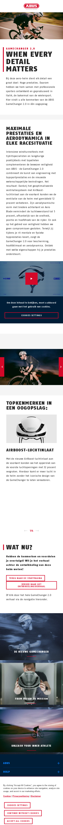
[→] (37, 531)
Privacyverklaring (21, 796)
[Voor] (61, 367)
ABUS (6, 763)
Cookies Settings (31, 315)
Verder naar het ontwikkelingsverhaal (31, 585)
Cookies (7, 796)
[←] (26, 531)
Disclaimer (36, 796)
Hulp (6, 771)
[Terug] (2, 367)
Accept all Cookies (18, 821)
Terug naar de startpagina (25, 578)
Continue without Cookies (23, 813)
